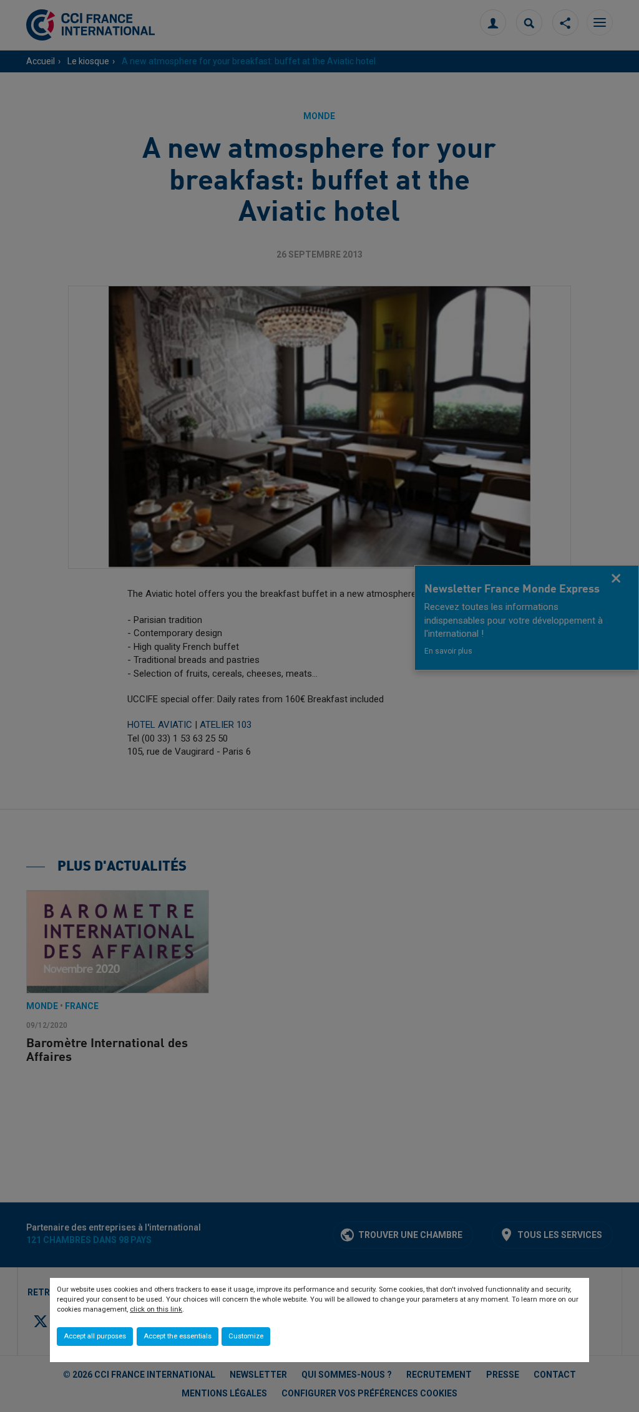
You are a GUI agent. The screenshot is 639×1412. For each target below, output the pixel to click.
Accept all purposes (95, 1336)
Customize (245, 1336)
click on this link (156, 1309)
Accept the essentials (178, 1336)
